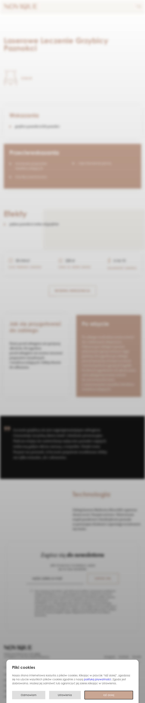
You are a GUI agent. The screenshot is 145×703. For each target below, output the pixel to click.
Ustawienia (65, 695)
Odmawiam (28, 695)
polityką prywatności (97, 679)
